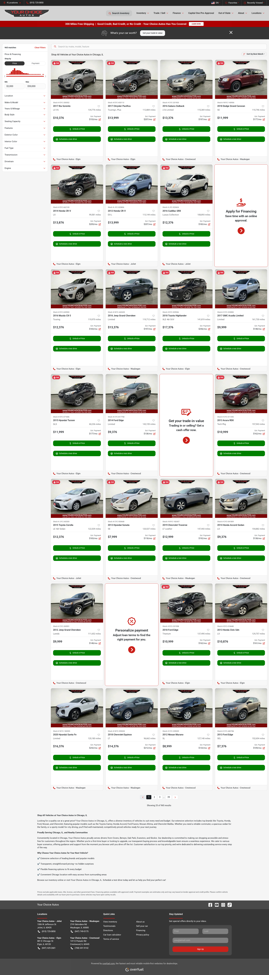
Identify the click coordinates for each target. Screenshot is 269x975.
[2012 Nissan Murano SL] (186, 707)
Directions (108, 930)
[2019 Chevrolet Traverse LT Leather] (186, 498)
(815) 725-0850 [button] (36, 2)
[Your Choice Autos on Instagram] (222, 904)
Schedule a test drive (68, 139)
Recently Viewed (255, 3)
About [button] (241, 13)
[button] (13, 2)
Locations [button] (256, 13)
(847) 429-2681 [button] (48, 948)
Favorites (233, 3)
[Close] (231, 32)
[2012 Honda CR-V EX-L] (132, 184)
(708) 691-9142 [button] (81, 948)
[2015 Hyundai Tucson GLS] (77, 393)
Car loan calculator (112, 934)
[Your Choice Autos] (26, 13)
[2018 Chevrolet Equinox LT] (132, 707)
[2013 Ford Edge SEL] (241, 707)
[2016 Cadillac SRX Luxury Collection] (186, 184)
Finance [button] (177, 13)
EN (217, 3)
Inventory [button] (141, 13)
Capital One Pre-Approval (201, 13)
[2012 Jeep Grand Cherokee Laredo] (77, 603)
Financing (140, 930)
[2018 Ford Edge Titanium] (186, 603)
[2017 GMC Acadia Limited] (241, 288)
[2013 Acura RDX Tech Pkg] (241, 393)
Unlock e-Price (79, 129)
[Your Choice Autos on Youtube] (215, 904)
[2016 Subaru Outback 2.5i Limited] (186, 79)
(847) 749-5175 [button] (81, 931)
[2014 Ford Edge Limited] (132, 393)
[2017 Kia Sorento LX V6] (77, 79)
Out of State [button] (224, 13)
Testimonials (109, 926)
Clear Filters (40, 47)
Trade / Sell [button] (159, 13)
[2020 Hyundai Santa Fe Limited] (77, 707)
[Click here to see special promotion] (134, 24)
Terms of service (111, 939)
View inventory (110, 921)
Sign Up (200, 949)
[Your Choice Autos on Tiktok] (228, 904)
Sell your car (142, 926)
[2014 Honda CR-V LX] (77, 184)
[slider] (4, 76)
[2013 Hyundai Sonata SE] (132, 498)
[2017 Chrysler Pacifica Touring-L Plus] (132, 79)
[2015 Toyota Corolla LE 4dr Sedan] (77, 498)
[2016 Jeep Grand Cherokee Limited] (132, 288)
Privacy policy (142, 934)
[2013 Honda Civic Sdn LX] (241, 603)
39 (168, 797)
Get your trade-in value (152, 33)
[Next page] (175, 797)
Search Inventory (120, 13)
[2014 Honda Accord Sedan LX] (241, 498)
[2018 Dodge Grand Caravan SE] (241, 79)
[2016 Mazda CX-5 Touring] (77, 288)
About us (140, 921)
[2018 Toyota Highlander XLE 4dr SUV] (186, 288)
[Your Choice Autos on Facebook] (209, 904)
